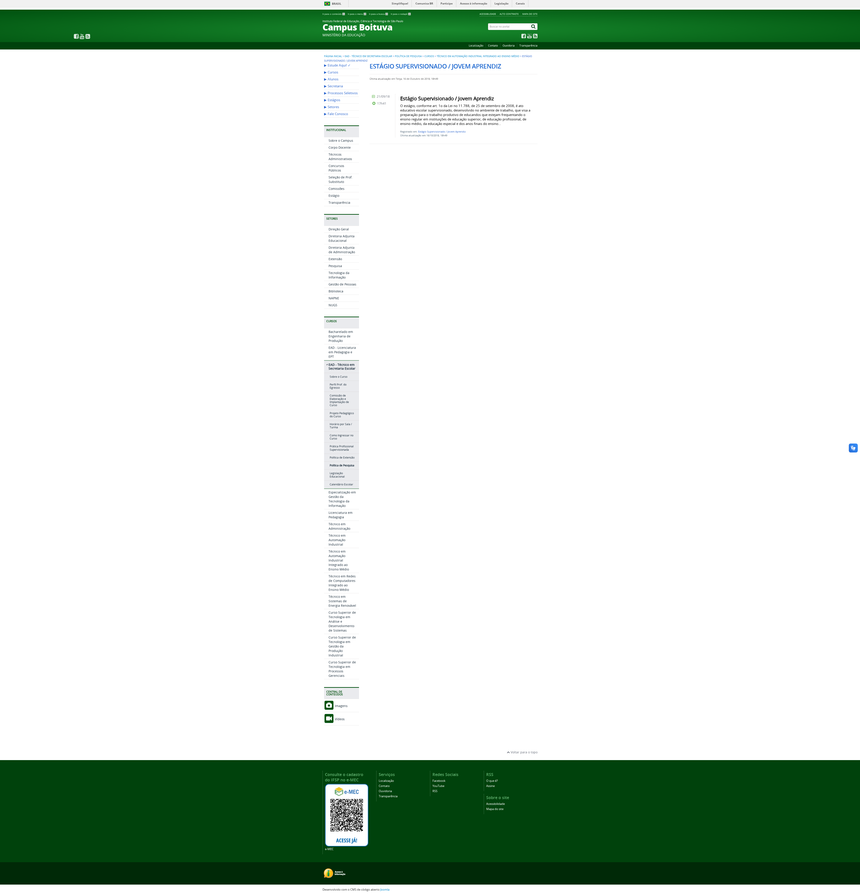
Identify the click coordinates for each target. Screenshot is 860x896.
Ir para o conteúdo (333, 14)
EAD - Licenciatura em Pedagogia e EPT (342, 352)
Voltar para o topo (524, 752)
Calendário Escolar (341, 484)
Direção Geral (339, 229)
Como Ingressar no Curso (341, 437)
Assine (490, 786)
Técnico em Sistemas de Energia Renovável (342, 601)
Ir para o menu (357, 14)
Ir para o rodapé (400, 14)
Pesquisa (335, 266)
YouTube (438, 786)
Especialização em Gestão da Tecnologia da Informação (342, 499)
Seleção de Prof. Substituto (341, 179)
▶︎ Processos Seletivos (341, 93)
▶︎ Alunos (331, 79)
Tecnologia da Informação (339, 275)
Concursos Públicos (336, 168)
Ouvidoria (509, 45)
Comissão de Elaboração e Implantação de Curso (339, 400)
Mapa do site (530, 13)
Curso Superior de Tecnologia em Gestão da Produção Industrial (342, 646)
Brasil (336, 4)
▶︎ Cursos (331, 72)
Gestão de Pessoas (342, 284)
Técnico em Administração (339, 526)
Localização (476, 45)
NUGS (333, 305)
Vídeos (339, 719)
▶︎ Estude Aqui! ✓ (337, 65)
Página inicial (333, 56)
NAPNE (334, 298)
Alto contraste (509, 13)
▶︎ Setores (331, 107)
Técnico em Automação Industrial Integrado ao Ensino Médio (478, 56)
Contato (493, 45)
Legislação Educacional (337, 475)
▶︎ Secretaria (333, 86)
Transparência (528, 45)
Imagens (341, 706)
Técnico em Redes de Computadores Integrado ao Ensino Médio (342, 583)
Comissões (336, 188)
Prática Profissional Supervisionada (342, 448)
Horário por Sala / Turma (341, 425)
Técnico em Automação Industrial (337, 540)
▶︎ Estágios (332, 100)
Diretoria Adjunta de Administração (342, 249)
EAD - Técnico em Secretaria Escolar (368, 56)
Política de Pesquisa (408, 56)
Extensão (335, 259)
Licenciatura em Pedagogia (341, 514)
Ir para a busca (378, 14)
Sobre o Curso (338, 376)
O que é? (492, 781)
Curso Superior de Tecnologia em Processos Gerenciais (342, 669)
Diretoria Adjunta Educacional (342, 238)
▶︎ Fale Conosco (336, 114)
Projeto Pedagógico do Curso (342, 415)
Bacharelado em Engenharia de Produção (341, 336)
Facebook (438, 781)
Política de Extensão (342, 457)
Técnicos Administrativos (340, 156)
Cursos (429, 56)
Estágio (334, 195)
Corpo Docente (340, 147)
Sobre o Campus (341, 140)
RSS (434, 791)
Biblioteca (336, 291)
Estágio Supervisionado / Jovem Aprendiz (442, 131)
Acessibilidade (487, 13)
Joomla (384, 890)
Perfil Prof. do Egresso (338, 386)
